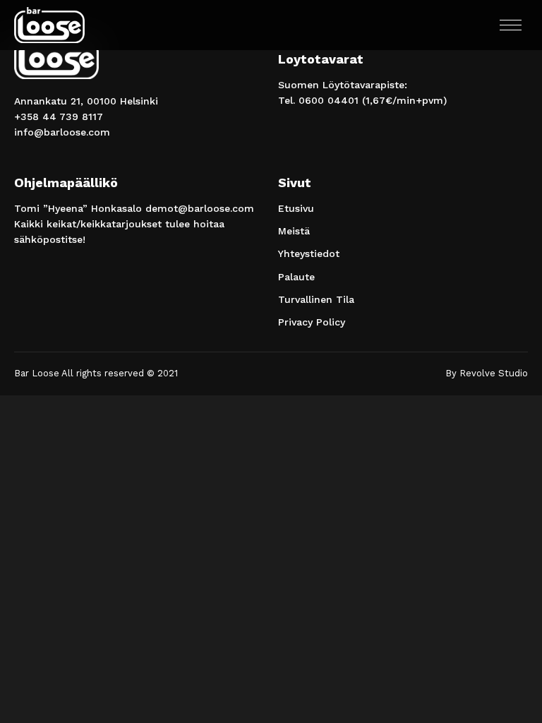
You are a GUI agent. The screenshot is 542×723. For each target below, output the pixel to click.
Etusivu (296, 208)
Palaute (296, 276)
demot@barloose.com (199, 208)
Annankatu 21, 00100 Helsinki (86, 101)
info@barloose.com (62, 132)
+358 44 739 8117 (58, 116)
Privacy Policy (311, 322)
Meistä (294, 231)
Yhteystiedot (308, 253)
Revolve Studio (493, 373)
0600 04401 (329, 100)
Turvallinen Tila (316, 299)
